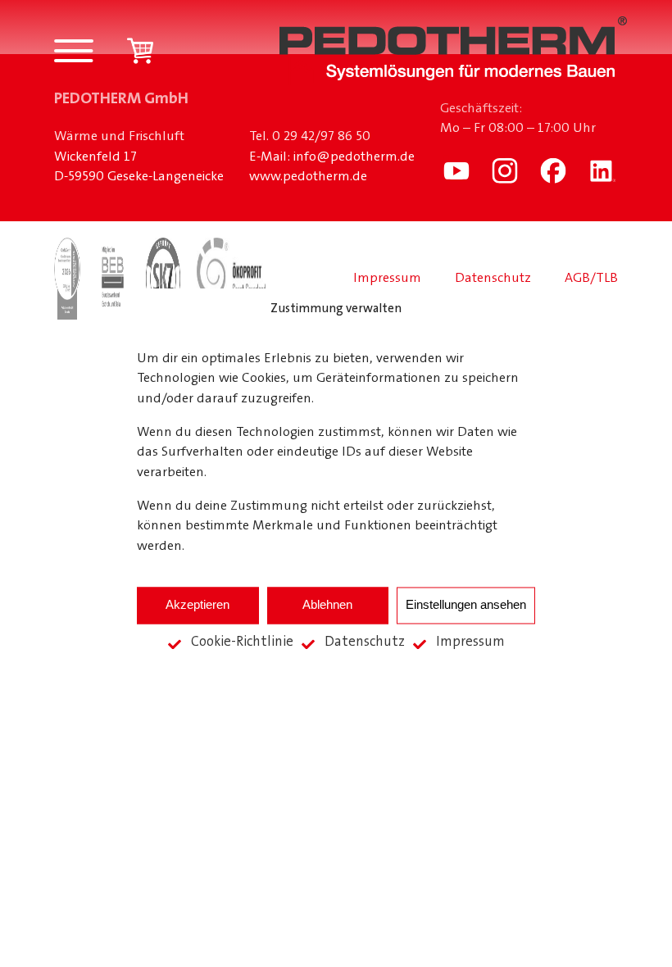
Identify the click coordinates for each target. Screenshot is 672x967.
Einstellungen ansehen (466, 605)
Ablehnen (327, 605)
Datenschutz (365, 642)
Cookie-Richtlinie (242, 642)
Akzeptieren (197, 605)
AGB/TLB (591, 278)
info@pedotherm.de (354, 157)
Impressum (470, 642)
